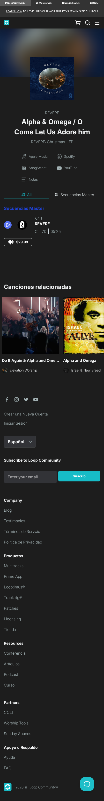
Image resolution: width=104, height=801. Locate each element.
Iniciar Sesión (16, 423)
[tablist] (52, 195)
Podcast (11, 674)
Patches (11, 608)
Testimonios (14, 520)
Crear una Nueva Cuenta (26, 414)
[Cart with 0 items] (78, 23)
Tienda (10, 629)
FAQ (7, 767)
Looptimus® (14, 587)
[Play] (8, 225)
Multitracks (13, 565)
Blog (8, 510)
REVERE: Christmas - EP (52, 141)
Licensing (12, 618)
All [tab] (29, 194)
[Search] (87, 23)
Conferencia (15, 653)
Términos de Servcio (22, 531)
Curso (9, 685)
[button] (9, 225)
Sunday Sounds (17, 733)
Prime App (13, 576)
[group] (18, 242)
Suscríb (79, 476)
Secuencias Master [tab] (77, 194)
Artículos (12, 663)
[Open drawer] (97, 23)
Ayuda (9, 757)
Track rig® (13, 597)
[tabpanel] (52, 230)
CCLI (8, 712)
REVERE (52, 112)
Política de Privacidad (23, 542)
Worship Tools (16, 723)
